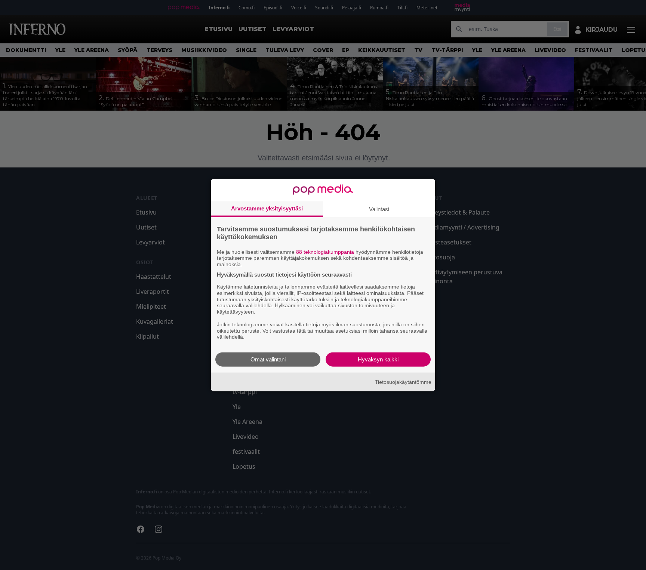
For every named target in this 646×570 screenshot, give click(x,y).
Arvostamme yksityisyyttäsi (267, 208)
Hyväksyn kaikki (378, 359)
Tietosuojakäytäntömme (403, 382)
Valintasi (379, 209)
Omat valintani (268, 359)
